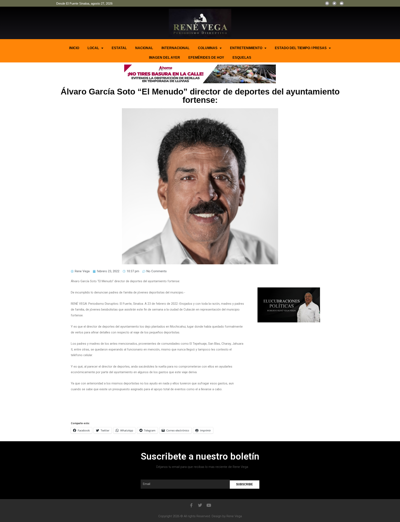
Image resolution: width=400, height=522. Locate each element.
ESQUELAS (241, 57)
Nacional (144, 48)
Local (93, 48)
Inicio (74, 48)
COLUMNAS (208, 48)
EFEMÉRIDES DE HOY (206, 57)
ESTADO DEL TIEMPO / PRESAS (301, 48)
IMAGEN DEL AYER (164, 57)
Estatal (119, 48)
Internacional (175, 48)
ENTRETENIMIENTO (246, 48)
